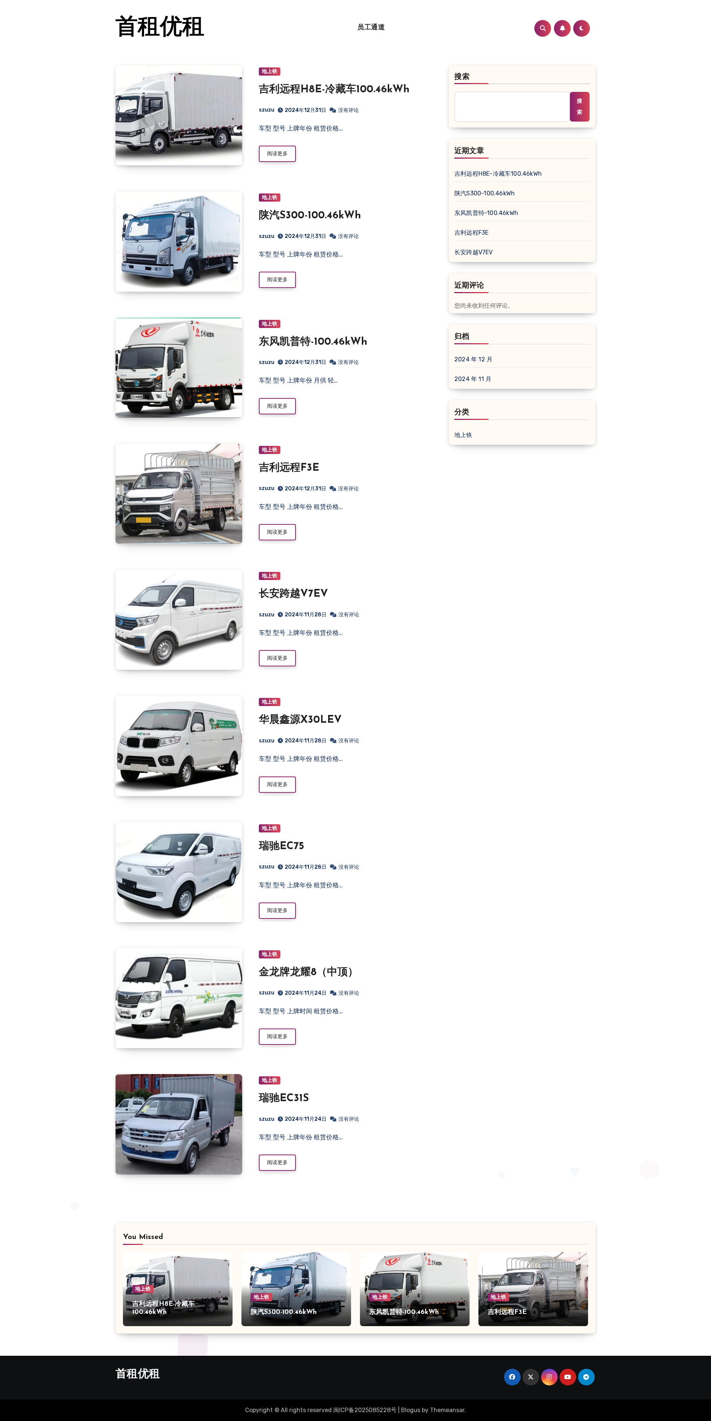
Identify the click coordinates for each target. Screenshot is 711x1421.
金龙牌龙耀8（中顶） (308, 972)
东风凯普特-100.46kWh (313, 342)
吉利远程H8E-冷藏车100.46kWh (334, 90)
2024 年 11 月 (472, 378)
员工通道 (371, 27)
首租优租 (160, 28)
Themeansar (447, 1410)
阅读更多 (277, 153)
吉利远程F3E (289, 468)
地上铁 (269, 71)
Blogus (410, 1410)
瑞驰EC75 (281, 846)
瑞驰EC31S (284, 1098)
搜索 (462, 77)
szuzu (266, 110)
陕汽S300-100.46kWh (310, 216)
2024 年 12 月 (473, 359)
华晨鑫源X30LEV (300, 720)
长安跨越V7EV (293, 594)
